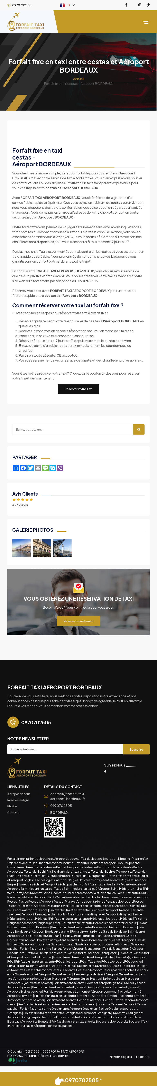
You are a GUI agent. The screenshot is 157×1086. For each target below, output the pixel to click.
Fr (68, 5)
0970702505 (61, 805)
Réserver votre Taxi (78, 389)
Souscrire (136, 749)
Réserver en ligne (18, 800)
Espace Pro (142, 1056)
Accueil (78, 79)
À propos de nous (18, 794)
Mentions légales (121, 1056)
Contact (13, 812)
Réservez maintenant (78, 621)
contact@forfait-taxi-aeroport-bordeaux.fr (68, 796)
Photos (12, 806)
